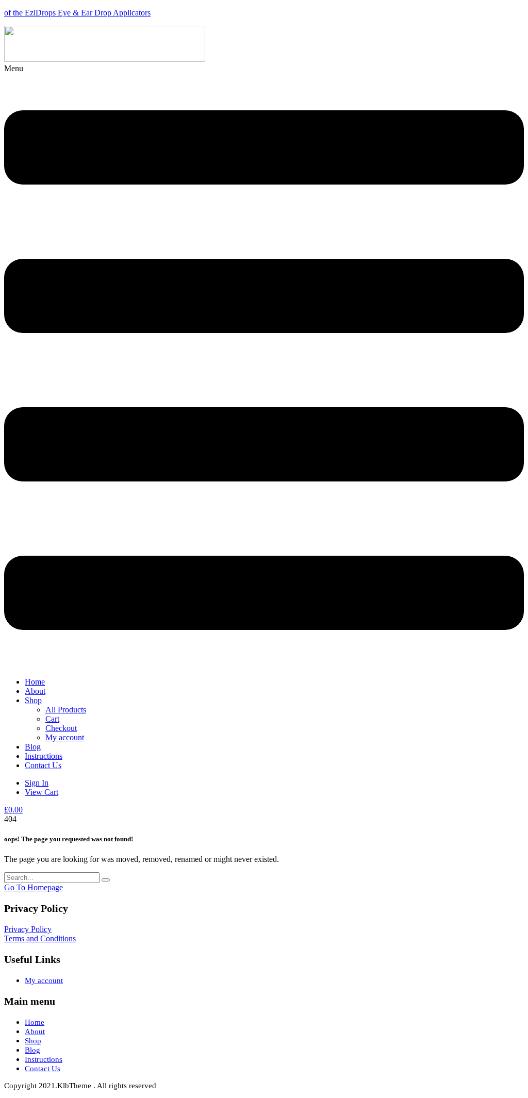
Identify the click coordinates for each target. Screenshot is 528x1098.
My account (64, 737)
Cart (52, 718)
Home (35, 681)
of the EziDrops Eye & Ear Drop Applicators (77, 12)
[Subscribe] (106, 879)
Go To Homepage (33, 887)
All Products (65, 709)
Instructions (43, 756)
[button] (264, 366)
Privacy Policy (28, 929)
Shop (33, 700)
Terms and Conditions (40, 938)
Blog (33, 746)
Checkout (61, 728)
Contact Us (43, 765)
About (35, 691)
